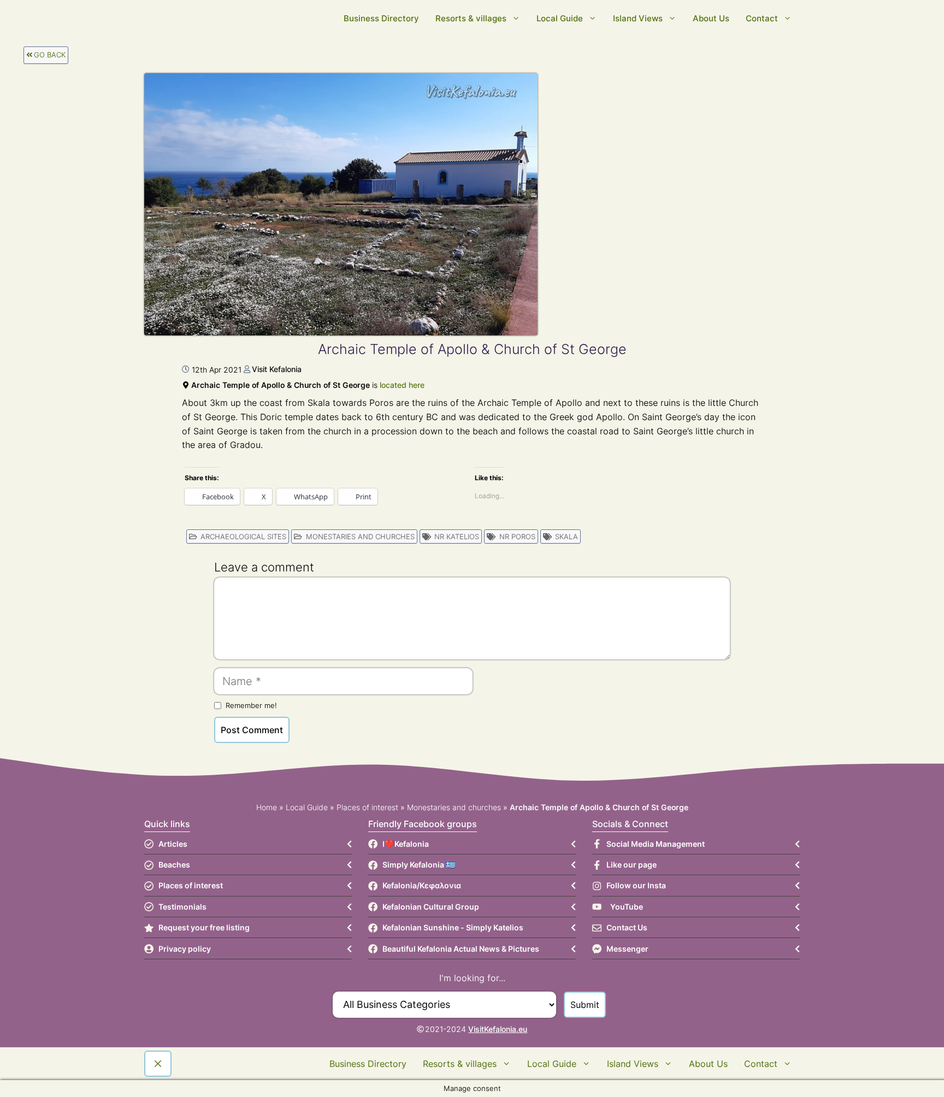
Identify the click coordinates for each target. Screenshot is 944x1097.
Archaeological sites (243, 536)
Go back (50, 54)
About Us (711, 18)
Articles (172, 843)
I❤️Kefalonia (405, 843)
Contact (762, 18)
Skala (566, 536)
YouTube (626, 906)
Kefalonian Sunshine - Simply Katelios (452, 927)
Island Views (638, 18)
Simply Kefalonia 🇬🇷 (419, 864)
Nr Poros (517, 536)
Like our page (631, 864)
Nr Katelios (456, 536)
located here (402, 385)
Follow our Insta (636, 885)
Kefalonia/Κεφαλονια (421, 885)
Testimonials (182, 906)
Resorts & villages (470, 18)
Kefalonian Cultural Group (430, 906)
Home (266, 807)
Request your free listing (204, 927)
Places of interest (367, 807)
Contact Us (626, 927)
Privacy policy (184, 948)
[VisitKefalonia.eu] (319, 18)
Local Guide (559, 18)
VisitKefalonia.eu (497, 1029)
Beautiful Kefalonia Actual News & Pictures (460, 948)
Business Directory (381, 18)
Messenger (627, 948)
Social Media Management (655, 843)
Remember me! (251, 705)
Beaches (174, 864)
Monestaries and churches (360, 536)
